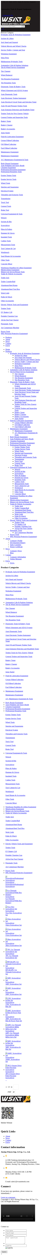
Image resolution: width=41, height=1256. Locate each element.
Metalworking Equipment (19, 500)
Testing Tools (19, 522)
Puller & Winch (20, 516)
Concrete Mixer (20, 494)
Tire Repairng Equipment (24, 378)
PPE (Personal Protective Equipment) (23, 537)
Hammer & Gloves (21, 478)
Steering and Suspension (23, 453)
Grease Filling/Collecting (24, 423)
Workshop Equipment (22, 364)
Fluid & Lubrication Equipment (21, 421)
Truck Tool (19, 461)
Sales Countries (15, 545)
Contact (8, 343)
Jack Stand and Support (23, 357)
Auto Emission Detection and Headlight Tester (25, 401)
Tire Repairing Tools (22, 380)
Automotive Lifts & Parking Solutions (23, 370)
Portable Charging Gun (23, 526)
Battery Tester (20, 412)
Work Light (19, 514)
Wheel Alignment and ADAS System (18, 628)
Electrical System (21, 455)
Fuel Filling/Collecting (23, 427)
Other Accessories (21, 518)
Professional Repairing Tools (20, 445)
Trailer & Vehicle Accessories (20, 504)
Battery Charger (20, 414)
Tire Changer (19, 374)
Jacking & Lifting (21, 355)
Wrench (17, 469)
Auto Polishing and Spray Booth (21, 439)
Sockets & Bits (20, 471)
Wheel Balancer (20, 376)
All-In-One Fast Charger (23, 528)
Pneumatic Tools (16, 530)
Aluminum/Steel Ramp (23, 510)
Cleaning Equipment (17, 441)
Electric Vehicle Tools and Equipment (23, 520)
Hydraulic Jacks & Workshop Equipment (25, 353)
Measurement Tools (22, 484)
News (7, 341)
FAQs (7, 346)
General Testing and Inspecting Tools (18, 657)
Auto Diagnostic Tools (23, 388)
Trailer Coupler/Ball (22, 508)
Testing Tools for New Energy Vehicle (19, 653)
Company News (16, 551)
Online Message (16, 559)
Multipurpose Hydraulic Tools (25, 368)
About (7, 339)
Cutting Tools (19, 482)
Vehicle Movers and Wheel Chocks (27, 360)
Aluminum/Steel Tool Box (24, 512)
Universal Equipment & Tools (21, 467)
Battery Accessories (22, 416)
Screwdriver (19, 473)
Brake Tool (19, 465)
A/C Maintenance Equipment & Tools (19, 699)
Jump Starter (19, 419)
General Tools (20, 463)
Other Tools (19, 492)
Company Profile (16, 541)
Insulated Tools (20, 480)
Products (8, 337)
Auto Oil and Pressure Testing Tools (18, 645)
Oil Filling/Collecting (22, 425)
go (14, 1092)
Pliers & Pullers (20, 476)
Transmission (19, 459)
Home (7, 349)
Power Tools (14, 535)
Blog (12, 553)
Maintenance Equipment (19, 429)
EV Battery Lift (20, 524)
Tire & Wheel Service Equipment (22, 372)
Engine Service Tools (22, 449)
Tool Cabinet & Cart (22, 486)
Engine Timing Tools (22, 447)
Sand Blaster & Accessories (24, 490)
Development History (18, 543)
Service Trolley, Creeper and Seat (27, 362)
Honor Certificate (16, 547)
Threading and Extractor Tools (26, 457)
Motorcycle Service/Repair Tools (22, 502)
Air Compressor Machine (24, 532)
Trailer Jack (19, 506)
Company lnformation (18, 557)
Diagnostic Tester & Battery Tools (22, 382)
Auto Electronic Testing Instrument (27, 390)
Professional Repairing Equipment (22, 443)
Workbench (19, 488)
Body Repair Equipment (19, 437)
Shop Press (19, 366)
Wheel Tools (19, 451)
